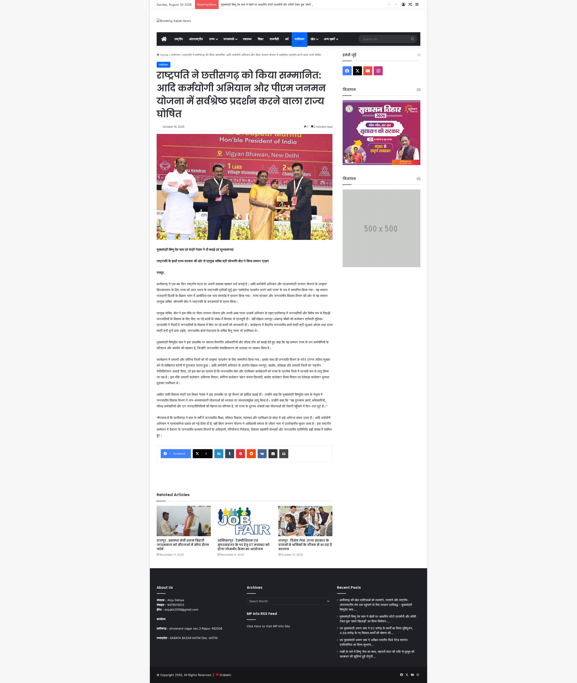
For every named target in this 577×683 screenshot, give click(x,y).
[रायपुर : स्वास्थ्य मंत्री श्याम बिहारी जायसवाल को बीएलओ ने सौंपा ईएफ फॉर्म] (184, 521)
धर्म (286, 39)
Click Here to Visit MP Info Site (268, 626)
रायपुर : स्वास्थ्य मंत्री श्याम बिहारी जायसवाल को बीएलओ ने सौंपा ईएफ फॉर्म (183, 544)
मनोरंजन (299, 39)
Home (164, 55)
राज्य (212, 39)
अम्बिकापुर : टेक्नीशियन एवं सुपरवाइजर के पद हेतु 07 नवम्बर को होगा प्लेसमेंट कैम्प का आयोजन (244, 544)
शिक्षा (260, 39)
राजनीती (274, 39)
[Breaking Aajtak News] (174, 20)
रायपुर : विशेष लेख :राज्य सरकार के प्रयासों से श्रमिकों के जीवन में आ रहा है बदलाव (305, 544)
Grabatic (225, 675)
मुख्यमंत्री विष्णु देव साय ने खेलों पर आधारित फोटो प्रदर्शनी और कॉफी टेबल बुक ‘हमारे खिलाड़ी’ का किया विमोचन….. (282, 4)
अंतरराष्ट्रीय (196, 39)
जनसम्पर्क (228, 39)
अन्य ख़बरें (329, 39)
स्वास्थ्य (247, 39)
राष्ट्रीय (178, 39)
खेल (313, 39)
